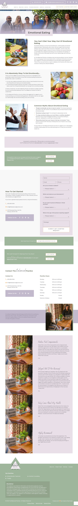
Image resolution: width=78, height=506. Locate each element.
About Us (16, 7)
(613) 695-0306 (37, 2)
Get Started (50, 156)
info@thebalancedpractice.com (56, 2)
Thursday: (42, 287)
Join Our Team (48, 7)
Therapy (9, 478)
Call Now (49, 258)
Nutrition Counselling (34, 476)
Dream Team (21, 7)
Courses (70, 466)
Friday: (41, 290)
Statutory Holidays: (44, 298)
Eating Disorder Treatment (13, 476)
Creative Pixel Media (67, 501)
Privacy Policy (30, 503)
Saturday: (42, 292)
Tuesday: (42, 282)
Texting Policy (47, 503)
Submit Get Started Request (56, 229)
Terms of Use (39, 503)
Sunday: (42, 295)
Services (26, 7)
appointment (51, 142)
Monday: (42, 279)
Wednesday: (43, 284)
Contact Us (42, 7)
